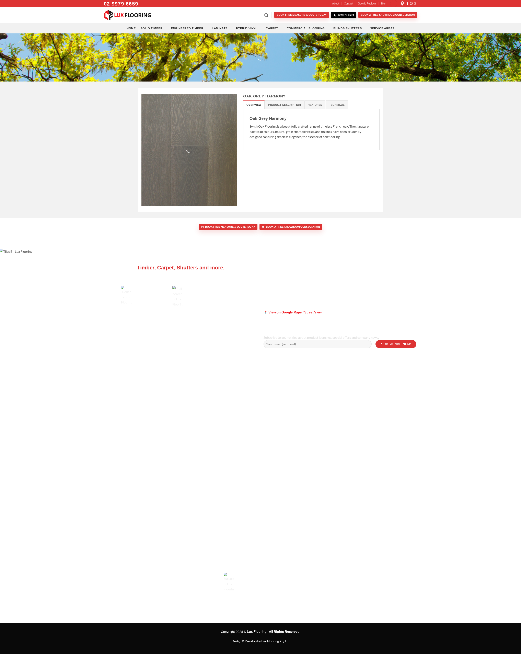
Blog (383, 3)
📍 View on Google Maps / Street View (293, 312)
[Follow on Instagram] (411, 3)
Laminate (220, 28)
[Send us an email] (415, 3)
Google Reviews (367, 3)
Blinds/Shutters (347, 28)
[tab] (254, 104)
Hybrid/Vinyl (246, 28)
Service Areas (382, 28)
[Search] (266, 15)
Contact (348, 3)
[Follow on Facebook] (407, 3)
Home (131, 28)
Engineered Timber (187, 28)
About (335, 3)
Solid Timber (151, 28)
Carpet (272, 28)
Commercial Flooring (306, 28)
